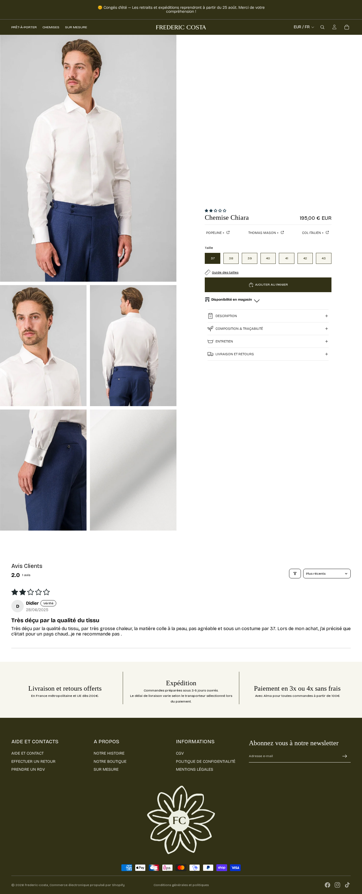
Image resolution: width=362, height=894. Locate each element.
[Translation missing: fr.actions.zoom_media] (88, 158)
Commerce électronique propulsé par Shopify (87, 885)
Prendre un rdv (28, 769)
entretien (224, 341)
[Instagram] (337, 885)
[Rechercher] (322, 27)
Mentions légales (194, 769)
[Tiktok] (347, 885)
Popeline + (215, 233)
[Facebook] (327, 885)
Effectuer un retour (33, 761)
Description (226, 316)
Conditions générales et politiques (181, 885)
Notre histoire (109, 753)
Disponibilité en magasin (231, 299)
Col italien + (313, 233)
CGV (180, 753)
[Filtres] (295, 573)
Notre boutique (110, 761)
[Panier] (347, 27)
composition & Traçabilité (239, 329)
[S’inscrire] (345, 756)
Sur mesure (106, 769)
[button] (215, 211)
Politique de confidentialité (205, 761)
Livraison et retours (235, 354)
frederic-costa (36, 885)
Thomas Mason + (263, 233)
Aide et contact (27, 753)
